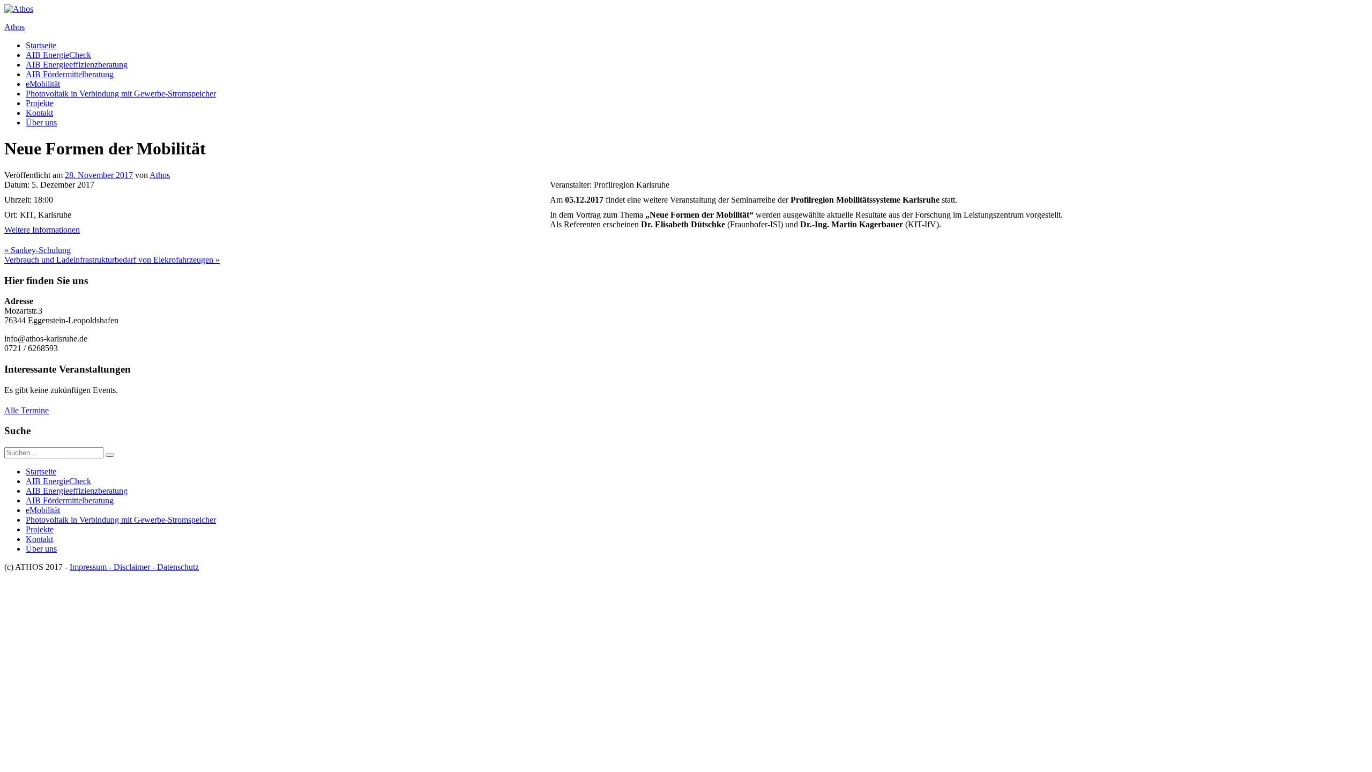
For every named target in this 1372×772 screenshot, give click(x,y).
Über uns (41, 122)
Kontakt (39, 112)
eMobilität (43, 83)
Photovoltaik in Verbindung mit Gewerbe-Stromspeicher (121, 93)
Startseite (41, 45)
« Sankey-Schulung (37, 250)
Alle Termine (26, 410)
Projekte (40, 103)
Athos (14, 27)
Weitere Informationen (42, 229)
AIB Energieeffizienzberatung (77, 64)
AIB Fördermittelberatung (70, 74)
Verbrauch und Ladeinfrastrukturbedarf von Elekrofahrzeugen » (112, 259)
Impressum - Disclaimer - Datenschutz (134, 566)
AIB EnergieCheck (58, 55)
